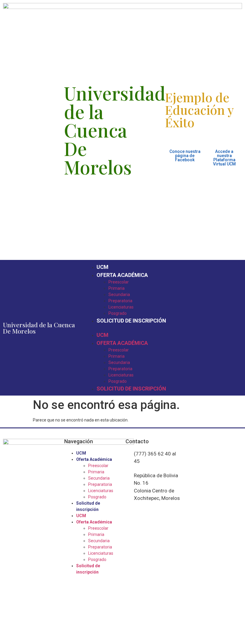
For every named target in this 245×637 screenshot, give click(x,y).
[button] (163, 328)
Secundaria (119, 294)
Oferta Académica (122, 275)
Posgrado (117, 313)
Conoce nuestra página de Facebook (184, 155)
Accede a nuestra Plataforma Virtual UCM (224, 157)
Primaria (116, 288)
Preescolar (118, 282)
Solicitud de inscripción (131, 320)
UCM (102, 267)
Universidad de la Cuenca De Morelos (39, 327)
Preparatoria (120, 300)
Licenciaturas (121, 307)
